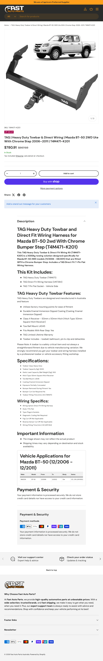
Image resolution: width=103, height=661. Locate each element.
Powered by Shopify (37, 654)
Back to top (51, 570)
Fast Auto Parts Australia (19, 654)
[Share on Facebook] (18, 195)
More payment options (51, 188)
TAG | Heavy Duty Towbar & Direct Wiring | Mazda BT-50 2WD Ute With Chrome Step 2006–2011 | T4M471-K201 (53, 25)
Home (6, 25)
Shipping (19, 156)
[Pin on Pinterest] (24, 195)
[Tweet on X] (13, 195)
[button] (91, 9)
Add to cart (68, 173)
